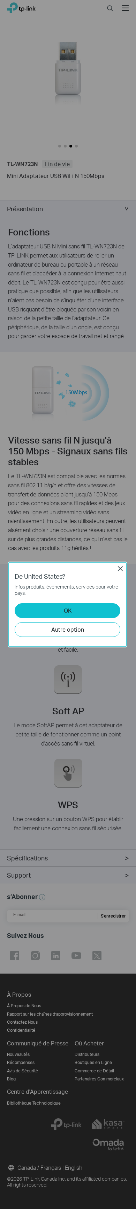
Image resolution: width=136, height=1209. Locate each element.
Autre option (67, 629)
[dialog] (68, 604)
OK (67, 610)
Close (120, 568)
